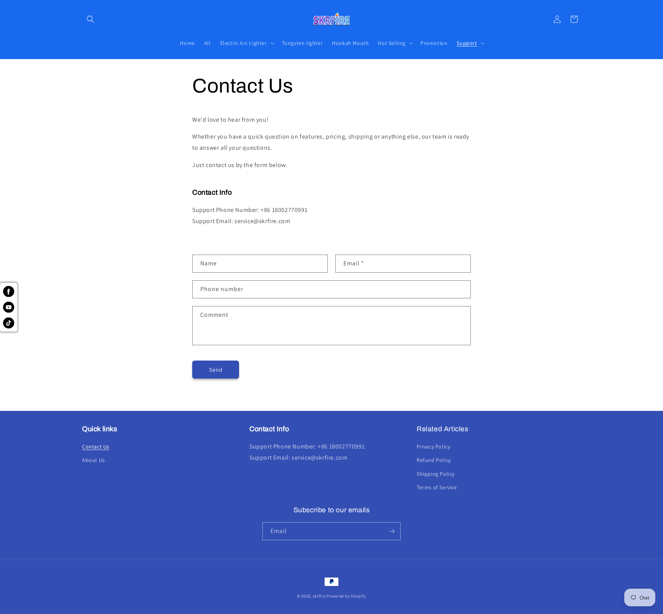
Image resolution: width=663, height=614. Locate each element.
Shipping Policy (436, 473)
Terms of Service (437, 487)
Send (216, 369)
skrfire (319, 596)
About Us (93, 460)
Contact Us (95, 446)
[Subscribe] (391, 531)
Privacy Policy (433, 446)
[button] (90, 19)
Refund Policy (434, 460)
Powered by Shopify (346, 596)
